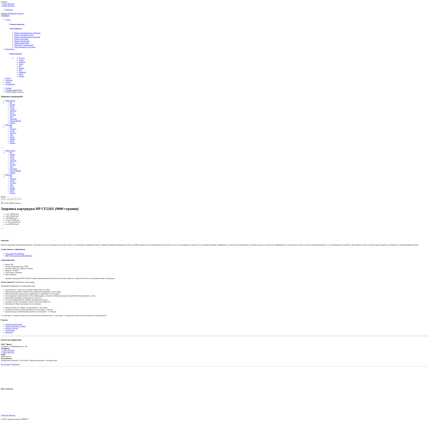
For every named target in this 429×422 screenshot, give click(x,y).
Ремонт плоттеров (21, 39)
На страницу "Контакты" (10, 364)
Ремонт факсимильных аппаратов (27, 37)
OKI (20, 70)
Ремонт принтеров (16, 28)
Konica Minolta (15, 121)
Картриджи (9, 49)
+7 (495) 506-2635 (7, 4)
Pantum (21, 76)
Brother (21, 68)
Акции (8, 78)
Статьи (8, 82)
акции (32, 282)
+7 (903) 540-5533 (7, 6)
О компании (10, 84)
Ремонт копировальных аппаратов (27, 33)
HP (20, 66)
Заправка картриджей (17, 24)
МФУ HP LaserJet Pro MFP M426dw (18, 256)
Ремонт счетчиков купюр (24, 35)
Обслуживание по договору (25, 47)
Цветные (8, 125)
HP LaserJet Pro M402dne (14, 254)
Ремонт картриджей (21, 41)
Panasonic (22, 72)
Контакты (9, 10)
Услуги (8, 20)
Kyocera (22, 58)
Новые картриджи (16, 54)
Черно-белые (10, 101)
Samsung (22, 62)
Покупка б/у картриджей (23, 45)
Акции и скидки (11, 328)
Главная (8, 88)
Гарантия (8, 80)
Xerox (21, 64)
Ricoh (21, 74)
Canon (21, 60)
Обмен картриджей (21, 43)
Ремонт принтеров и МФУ (15, 326)
